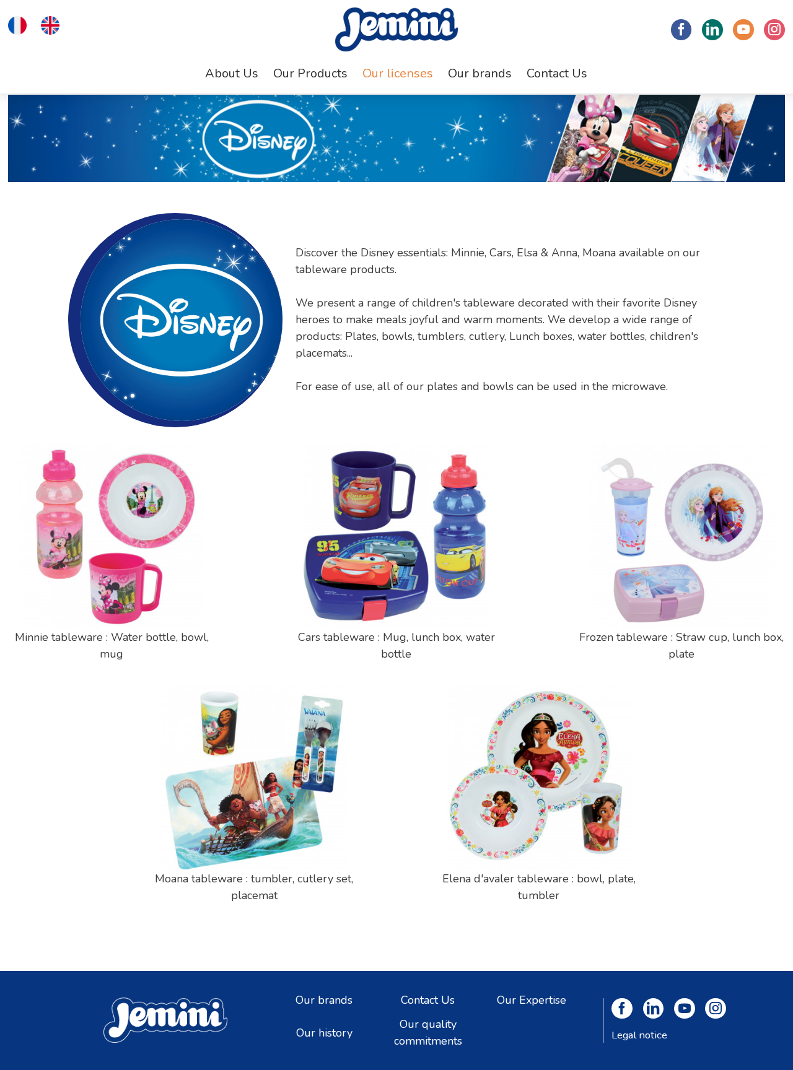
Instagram (774, 29)
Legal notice (639, 1035)
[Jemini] (396, 29)
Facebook (681, 29)
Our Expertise (531, 999)
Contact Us (428, 999)
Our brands (324, 999)
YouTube (743, 29)
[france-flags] (17, 24)
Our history (324, 1032)
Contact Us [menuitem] (557, 73)
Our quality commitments (428, 1032)
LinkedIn (712, 29)
